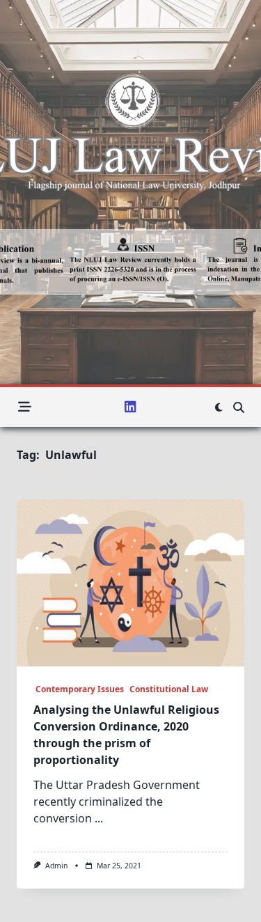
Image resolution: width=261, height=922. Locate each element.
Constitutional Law (168, 689)
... (99, 818)
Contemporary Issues (78, 689)
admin (56, 865)
